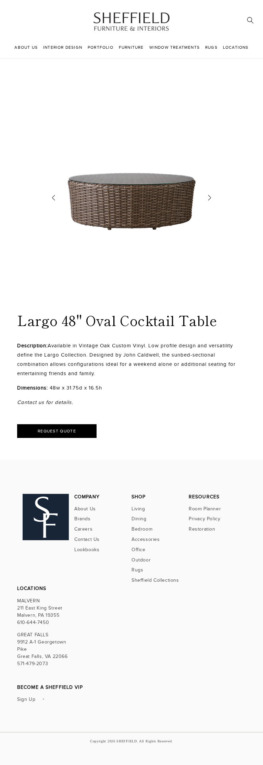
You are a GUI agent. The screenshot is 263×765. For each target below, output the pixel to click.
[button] (250, 20)
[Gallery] (131, 200)
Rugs (137, 570)
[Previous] (53, 200)
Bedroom (142, 529)
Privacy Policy (204, 519)
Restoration (202, 529)
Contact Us (87, 539)
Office (139, 550)
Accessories (146, 539)
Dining (139, 519)
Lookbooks (86, 550)
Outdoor (141, 560)
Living (138, 509)
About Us (85, 509)
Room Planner (205, 509)
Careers (83, 529)
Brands (82, 519)
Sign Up (26, 699)
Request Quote (57, 431)
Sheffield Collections (155, 580)
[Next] (209, 200)
